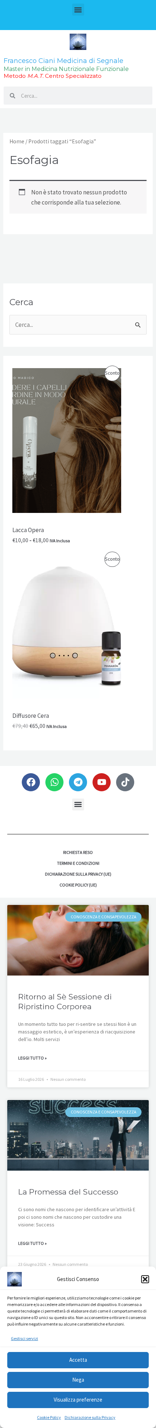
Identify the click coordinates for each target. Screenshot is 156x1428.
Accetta (78, 1359)
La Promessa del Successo (68, 1191)
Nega (78, 1379)
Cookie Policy (49, 1417)
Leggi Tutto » (32, 1058)
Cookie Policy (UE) (78, 885)
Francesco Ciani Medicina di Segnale (63, 61)
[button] (145, 1279)
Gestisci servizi (24, 1338)
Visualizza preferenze (78, 1399)
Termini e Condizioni (78, 863)
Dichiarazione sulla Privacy (90, 1417)
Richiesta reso (78, 852)
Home (16, 141)
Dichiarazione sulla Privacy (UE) (78, 874)
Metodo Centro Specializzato (53, 75)
